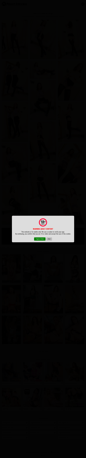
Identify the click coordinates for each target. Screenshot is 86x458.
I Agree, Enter (40, 239)
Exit (49, 239)
